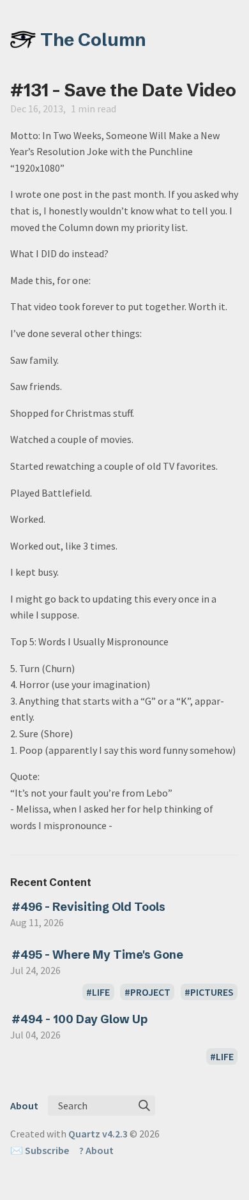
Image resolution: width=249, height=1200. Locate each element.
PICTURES (212, 992)
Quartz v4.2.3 (98, 1133)
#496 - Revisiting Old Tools (88, 906)
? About (96, 1150)
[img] (144, 1105)
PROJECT (150, 992)
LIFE (101, 992)
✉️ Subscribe (39, 1150)
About (24, 1105)
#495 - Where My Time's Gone (97, 954)
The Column (93, 39)
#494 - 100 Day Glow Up (79, 1019)
